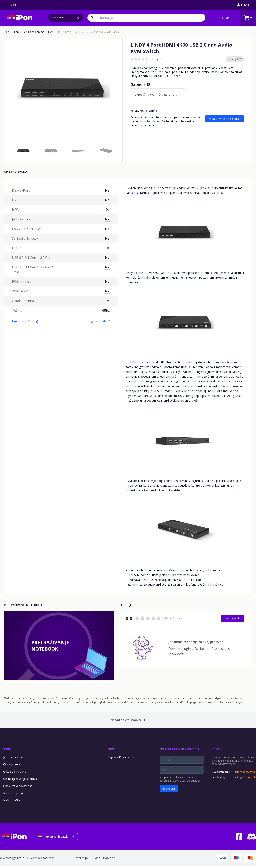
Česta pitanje (11, 764)
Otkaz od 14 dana (14, 771)
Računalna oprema (33, 32)
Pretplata (169, 788)
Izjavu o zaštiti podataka (186, 780)
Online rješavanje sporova (20, 779)
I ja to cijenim (232, 618)
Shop (225, 17)
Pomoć (217, 749)
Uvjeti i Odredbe (104, 858)
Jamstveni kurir (12, 757)
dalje (177, 76)
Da (108, 209)
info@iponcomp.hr (245, 772)
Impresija (81, 858)
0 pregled (156, 59)
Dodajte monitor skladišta (224, 119)
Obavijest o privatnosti (17, 786)
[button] (23, 151)
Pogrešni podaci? (99, 321)
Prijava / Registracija (121, 757)
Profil (112, 749)
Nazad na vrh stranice (126, 720)
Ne (107, 190)
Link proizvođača (23, 321)
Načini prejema (13, 793)
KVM (50, 32)
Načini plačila (11, 800)
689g (106, 310)
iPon (6, 32)
